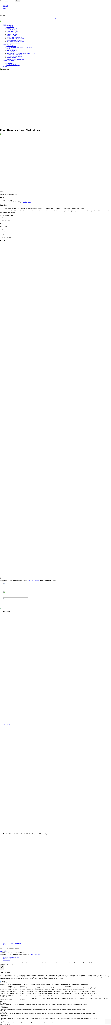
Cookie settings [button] (4, 964)
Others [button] (1, 1019)
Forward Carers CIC (34, 580)
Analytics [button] (2, 1010)
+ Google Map (27, 202)
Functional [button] (2, 1001)
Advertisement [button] (3, 1015)
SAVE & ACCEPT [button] (5, 1024)
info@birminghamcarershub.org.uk (12, 943)
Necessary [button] (2, 980)
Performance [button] (3, 1006)
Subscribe (2, 951)
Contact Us (6, 944)
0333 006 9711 (7, 724)
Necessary (4, 981)
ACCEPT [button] (11, 964)
